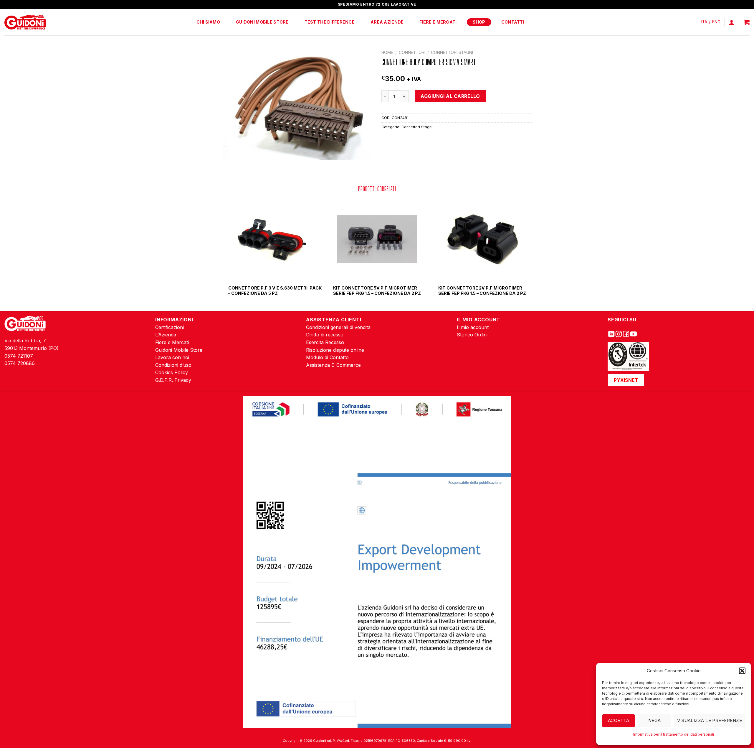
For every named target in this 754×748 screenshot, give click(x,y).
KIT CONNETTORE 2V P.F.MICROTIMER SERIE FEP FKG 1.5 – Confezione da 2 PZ (482, 290)
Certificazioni (169, 327)
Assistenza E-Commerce (333, 365)
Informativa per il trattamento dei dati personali (673, 734)
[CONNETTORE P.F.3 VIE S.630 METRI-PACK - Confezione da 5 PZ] (272, 239)
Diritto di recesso (324, 335)
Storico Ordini (472, 335)
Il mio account (473, 327)
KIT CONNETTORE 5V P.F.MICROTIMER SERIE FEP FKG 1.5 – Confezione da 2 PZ (377, 290)
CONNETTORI (412, 52)
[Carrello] (747, 22)
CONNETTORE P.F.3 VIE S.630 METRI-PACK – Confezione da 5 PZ (275, 290)
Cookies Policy (171, 372)
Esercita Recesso (325, 342)
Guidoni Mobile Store (262, 21)
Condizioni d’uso (173, 365)
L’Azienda (165, 335)
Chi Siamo (208, 21)
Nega (654, 720)
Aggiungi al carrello (450, 96)
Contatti (512, 21)
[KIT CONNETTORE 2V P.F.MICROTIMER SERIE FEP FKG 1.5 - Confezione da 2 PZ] (482, 239)
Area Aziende (387, 21)
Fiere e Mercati (438, 21)
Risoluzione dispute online (335, 350)
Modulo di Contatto (327, 357)
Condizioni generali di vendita (338, 327)
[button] (742, 671)
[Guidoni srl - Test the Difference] (25, 22)
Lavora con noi (172, 357)
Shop (479, 21)
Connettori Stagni (452, 52)
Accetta (618, 720)
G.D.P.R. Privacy (173, 380)
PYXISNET (626, 380)
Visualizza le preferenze (709, 720)
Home (387, 52)
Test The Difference (330, 21)
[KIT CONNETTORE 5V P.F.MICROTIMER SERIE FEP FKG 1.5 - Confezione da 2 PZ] (377, 239)
